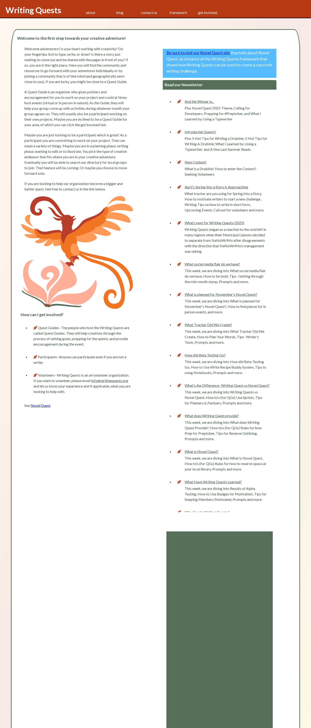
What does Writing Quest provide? (212, 415)
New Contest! (195, 162)
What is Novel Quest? (202, 451)
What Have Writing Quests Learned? (213, 482)
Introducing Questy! (200, 132)
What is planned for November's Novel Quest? (221, 294)
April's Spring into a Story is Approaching (216, 187)
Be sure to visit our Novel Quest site (198, 52)
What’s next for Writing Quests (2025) (214, 223)
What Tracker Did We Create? (208, 324)
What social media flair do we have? (212, 264)
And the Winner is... (199, 101)
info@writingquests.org (109, 380)
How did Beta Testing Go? (205, 355)
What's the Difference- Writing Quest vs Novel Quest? (227, 385)
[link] (120, 12)
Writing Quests (33, 10)
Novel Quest (40, 405)
